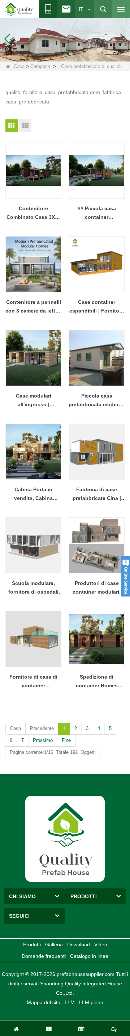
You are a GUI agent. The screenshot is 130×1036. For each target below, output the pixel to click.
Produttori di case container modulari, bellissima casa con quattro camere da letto (96, 588)
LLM (70, 1002)
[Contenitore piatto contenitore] (65, 38)
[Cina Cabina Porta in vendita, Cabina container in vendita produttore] (33, 451)
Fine (66, 740)
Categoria (40, 66)
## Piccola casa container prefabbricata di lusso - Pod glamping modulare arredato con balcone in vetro (97, 213)
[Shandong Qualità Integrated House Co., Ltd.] (19, 9)
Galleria (54, 944)
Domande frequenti (44, 956)
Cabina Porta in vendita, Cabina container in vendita (33, 494)
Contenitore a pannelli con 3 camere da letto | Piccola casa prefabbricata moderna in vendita (33, 307)
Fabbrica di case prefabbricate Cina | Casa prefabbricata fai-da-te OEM (97, 494)
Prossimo (43, 740)
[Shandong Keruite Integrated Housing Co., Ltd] (65, 838)
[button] (56, 53)
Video (100, 944)
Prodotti (32, 944)
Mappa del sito (43, 1002)
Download (78, 944)
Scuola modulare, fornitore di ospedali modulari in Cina (33, 588)
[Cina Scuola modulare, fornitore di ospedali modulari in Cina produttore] (33, 545)
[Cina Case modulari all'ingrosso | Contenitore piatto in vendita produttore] (33, 358)
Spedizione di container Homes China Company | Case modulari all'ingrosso (97, 682)
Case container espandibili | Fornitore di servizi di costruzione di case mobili (96, 307)
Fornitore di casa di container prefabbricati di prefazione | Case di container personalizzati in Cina (33, 682)
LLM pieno (91, 1002)
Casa (19, 66)
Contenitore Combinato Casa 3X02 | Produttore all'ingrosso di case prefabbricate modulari (33, 213)
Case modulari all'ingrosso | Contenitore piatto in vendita (33, 401)
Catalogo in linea (89, 956)
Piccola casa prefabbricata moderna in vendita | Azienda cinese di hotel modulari (97, 401)
